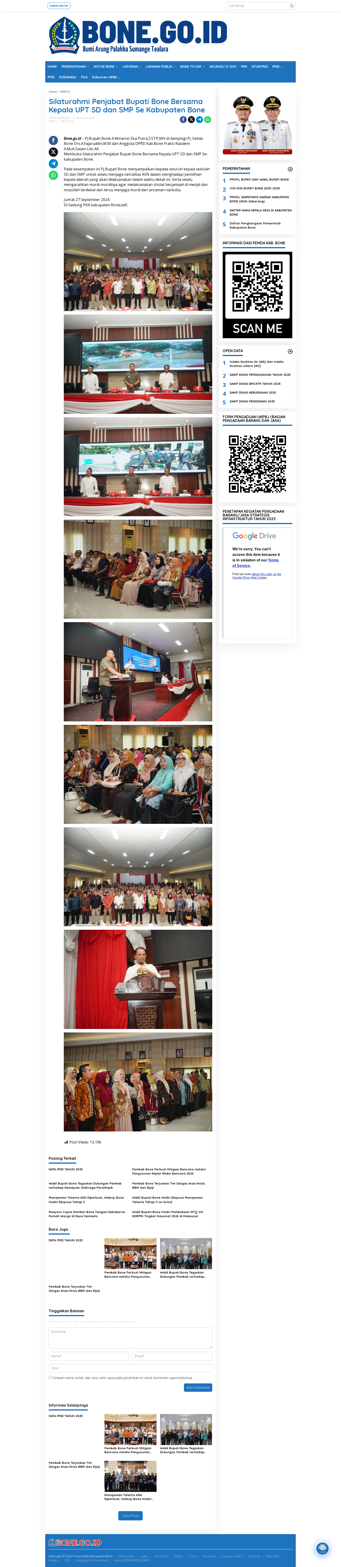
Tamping (254, 1556)
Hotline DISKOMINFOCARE (131, 1560)
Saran (178, 1556)
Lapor (144, 1556)
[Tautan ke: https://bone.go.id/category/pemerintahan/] (290, 169)
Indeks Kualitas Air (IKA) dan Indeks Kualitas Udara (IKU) (257, 363)
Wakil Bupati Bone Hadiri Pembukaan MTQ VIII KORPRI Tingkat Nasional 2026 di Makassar (167, 1214)
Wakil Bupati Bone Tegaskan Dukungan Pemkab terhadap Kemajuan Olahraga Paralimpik (85, 1185)
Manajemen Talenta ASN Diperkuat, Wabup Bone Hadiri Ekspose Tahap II (86, 1200)
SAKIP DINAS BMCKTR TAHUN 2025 (255, 383)
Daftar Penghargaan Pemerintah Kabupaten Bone (255, 225)
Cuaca (192, 1556)
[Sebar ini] (183, 119)
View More (130, 1515)
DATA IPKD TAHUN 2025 (66, 1169)
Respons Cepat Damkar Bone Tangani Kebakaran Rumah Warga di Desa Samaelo (87, 1214)
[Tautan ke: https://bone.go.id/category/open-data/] (290, 351)
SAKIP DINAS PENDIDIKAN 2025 (252, 401)
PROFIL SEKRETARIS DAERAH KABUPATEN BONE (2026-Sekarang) (259, 199)
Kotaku (54, 1560)
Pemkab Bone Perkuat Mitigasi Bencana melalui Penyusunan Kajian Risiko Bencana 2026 (169, 1171)
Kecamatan (126, 1556)
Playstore (209, 1556)
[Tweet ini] (191, 119)
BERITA (53, 121)
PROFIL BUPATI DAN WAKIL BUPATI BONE (259, 179)
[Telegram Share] (199, 119)
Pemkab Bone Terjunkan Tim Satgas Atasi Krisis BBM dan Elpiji (168, 1185)
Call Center (161, 1556)
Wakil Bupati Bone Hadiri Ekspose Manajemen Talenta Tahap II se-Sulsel (167, 1200)
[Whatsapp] (207, 119)
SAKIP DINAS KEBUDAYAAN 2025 (253, 392)
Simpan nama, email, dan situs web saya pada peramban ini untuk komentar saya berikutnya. (123, 1378)
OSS (67, 1560)
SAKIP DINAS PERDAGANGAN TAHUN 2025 (260, 374)
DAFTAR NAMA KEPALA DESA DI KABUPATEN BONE (261, 212)
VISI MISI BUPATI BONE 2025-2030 (255, 188)
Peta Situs (272, 1556)
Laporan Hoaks (231, 1556)
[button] (292, 6)
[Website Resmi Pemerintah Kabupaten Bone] (170, 36)
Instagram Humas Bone (91, 1560)
